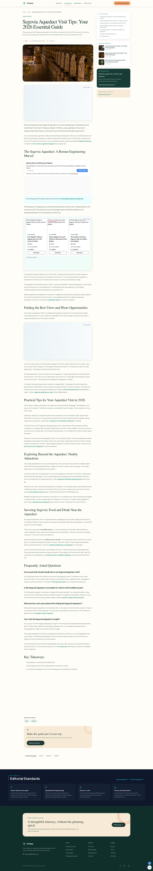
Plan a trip (59, 3)
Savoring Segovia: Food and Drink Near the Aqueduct (112, 30)
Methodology (92, 849)
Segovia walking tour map (43, 392)
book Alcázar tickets (36, 492)
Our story (91, 846)
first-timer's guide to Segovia (44, 144)
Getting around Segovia (41, 502)
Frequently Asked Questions (108, 34)
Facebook (48, 755)
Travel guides (68, 3)
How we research (121, 779)
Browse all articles (104, 94)
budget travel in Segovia (44, 613)
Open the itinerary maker (106, 85)
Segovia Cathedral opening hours (70, 479)
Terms (112, 849)
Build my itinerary (123, 3)
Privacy (113, 846)
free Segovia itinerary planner (71, 199)
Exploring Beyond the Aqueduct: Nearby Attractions (111, 26)
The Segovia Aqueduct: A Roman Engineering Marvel (113, 17)
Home (24, 12)
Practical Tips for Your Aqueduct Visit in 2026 (113, 23)
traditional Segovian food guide (60, 545)
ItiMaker (30, 844)
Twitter (41, 755)
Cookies (113, 853)
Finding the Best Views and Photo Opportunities (114, 20)
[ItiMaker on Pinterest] (128, 865)
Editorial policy (92, 853)
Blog (29, 12)
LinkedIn (56, 755)
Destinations (77, 3)
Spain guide (27, 16)
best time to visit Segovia (33, 446)
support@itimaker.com (32, 854)
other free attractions (71, 389)
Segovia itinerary (85, 141)
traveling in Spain (53, 300)
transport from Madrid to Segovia (62, 421)
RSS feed (113, 856)
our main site (62, 646)
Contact (90, 856)
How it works (87, 3)
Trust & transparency (136, 779)
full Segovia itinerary (59, 582)
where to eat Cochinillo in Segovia (59, 555)
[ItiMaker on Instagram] (124, 865)
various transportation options (73, 597)
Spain (26, 721)
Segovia (34, 721)
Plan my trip (117, 825)
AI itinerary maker (71, 846)
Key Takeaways (104, 36)
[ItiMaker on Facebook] (120, 865)
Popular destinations (72, 856)
